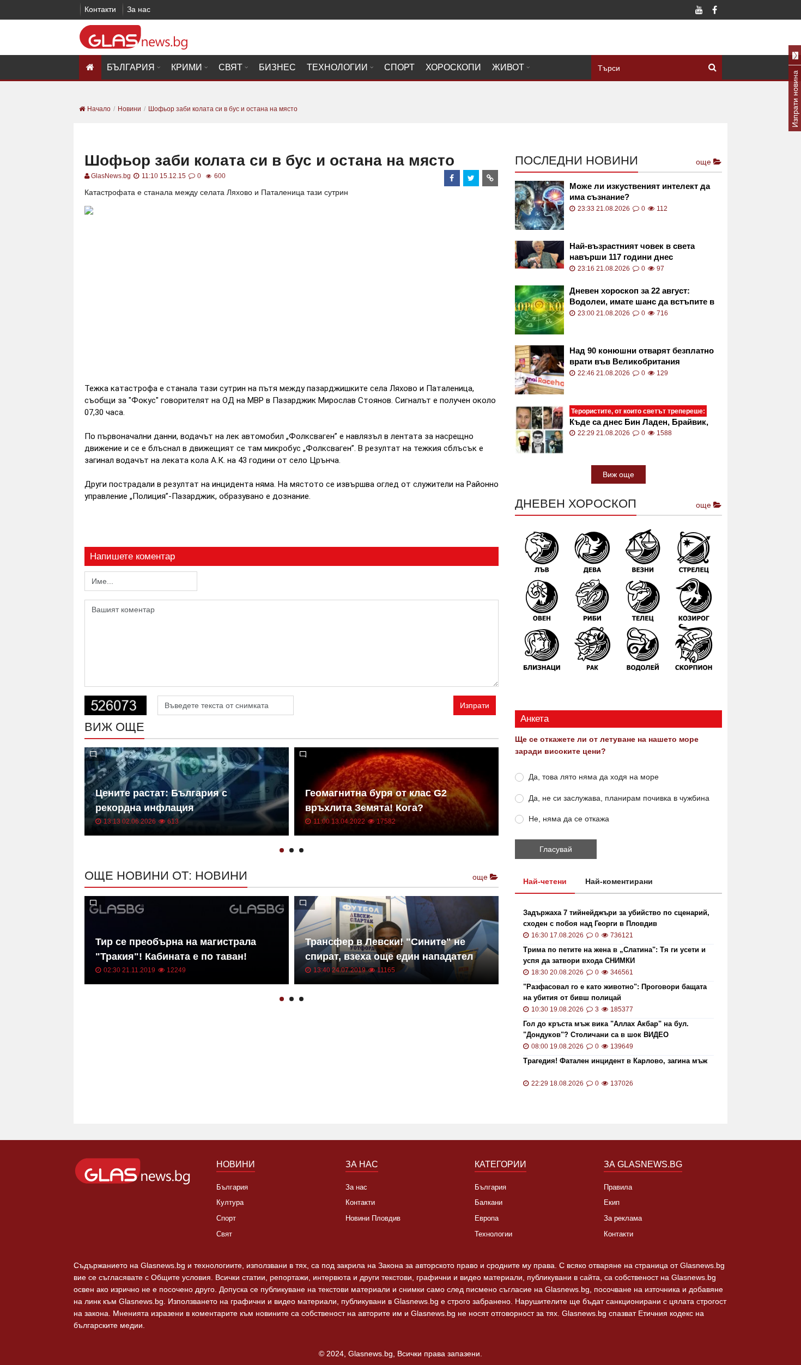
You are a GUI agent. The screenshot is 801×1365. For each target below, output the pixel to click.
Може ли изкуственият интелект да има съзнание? (639, 191)
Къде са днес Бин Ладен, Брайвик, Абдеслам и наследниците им (638, 417)
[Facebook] (714, 11)
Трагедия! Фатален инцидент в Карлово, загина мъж (615, 1061)
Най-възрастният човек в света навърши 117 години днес (632, 251)
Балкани (488, 1202)
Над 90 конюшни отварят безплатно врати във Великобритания (641, 356)
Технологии (337, 67)
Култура (230, 1202)
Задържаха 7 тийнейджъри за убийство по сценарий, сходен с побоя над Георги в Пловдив (616, 918)
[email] (490, 178)
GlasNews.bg (111, 176)
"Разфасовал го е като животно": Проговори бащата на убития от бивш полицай (615, 992)
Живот (508, 67)
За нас (138, 9)
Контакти (100, 9)
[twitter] (471, 178)
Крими (186, 67)
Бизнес (277, 67)
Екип (612, 1202)
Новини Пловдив (372, 1218)
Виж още (618, 474)
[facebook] (452, 178)
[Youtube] (699, 11)
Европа (487, 1218)
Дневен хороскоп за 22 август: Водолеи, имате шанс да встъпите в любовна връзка (641, 296)
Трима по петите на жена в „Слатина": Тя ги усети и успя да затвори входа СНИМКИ (614, 955)
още (481, 877)
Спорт (399, 67)
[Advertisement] (291, 295)
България (131, 67)
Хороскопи (453, 67)
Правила (618, 1187)
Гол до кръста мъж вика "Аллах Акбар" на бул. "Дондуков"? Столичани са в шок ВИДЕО (606, 1029)
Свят (230, 67)
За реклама (623, 1218)
